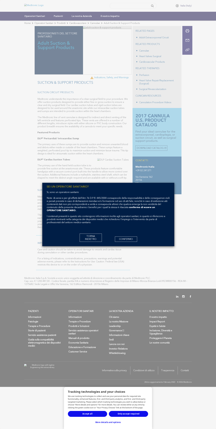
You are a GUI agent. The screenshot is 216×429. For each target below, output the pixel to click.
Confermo (126, 239)
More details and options (108, 422)
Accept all (87, 413)
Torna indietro (90, 237)
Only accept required (128, 413)
